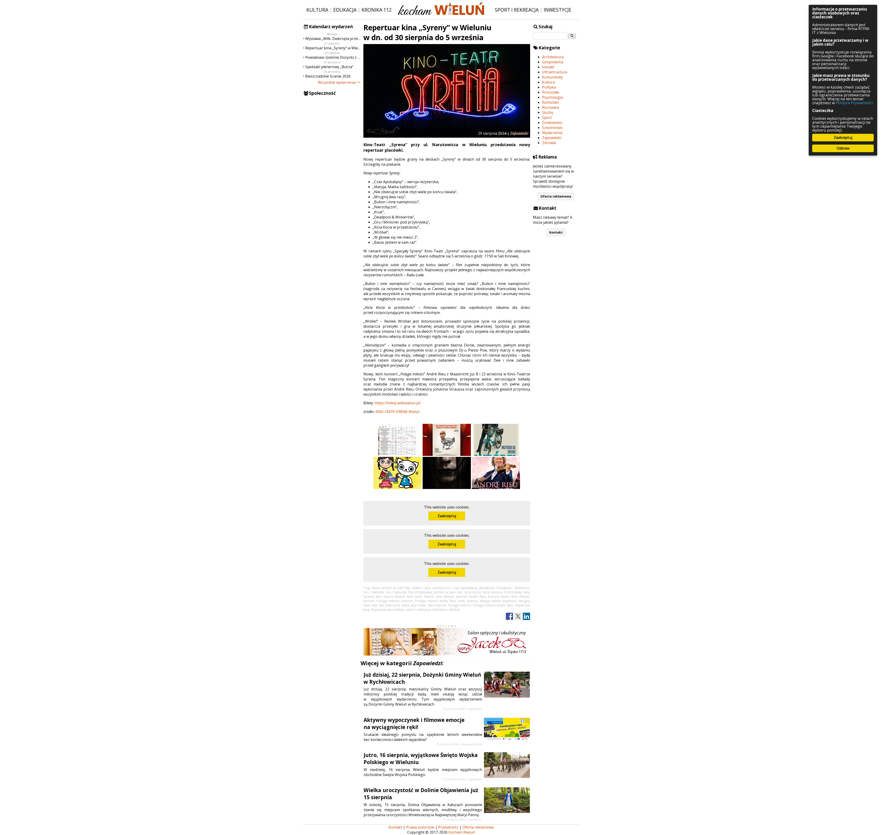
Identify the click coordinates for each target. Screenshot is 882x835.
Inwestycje (557, 9)
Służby (547, 112)
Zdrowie (549, 142)
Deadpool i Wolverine (512, 588)
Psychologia (552, 97)
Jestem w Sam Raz (448, 592)
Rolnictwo (550, 102)
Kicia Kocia (472, 592)
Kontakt (556, 232)
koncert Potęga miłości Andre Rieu (429, 601)
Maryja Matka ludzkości (498, 601)
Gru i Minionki (373, 592)
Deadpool (486, 588)
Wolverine (440, 609)
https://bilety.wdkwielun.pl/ (398, 402)
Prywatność (448, 827)
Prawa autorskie (420, 827)
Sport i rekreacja (517, 9)
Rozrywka (550, 107)
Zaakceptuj (447, 515)
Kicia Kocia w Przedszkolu (502, 592)
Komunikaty (552, 77)
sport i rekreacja (418, 609)
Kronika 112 (377, 9)
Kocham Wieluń (461, 832)
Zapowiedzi (552, 137)
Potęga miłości (459, 605)
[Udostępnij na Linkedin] (526, 616)
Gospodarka (552, 61)
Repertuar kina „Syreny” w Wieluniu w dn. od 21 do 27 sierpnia (333, 47)
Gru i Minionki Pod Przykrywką (409, 592)
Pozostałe (550, 92)
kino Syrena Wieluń (390, 596)
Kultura (317, 9)
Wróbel (454, 609)
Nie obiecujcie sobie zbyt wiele (402, 605)
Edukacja (344, 9)
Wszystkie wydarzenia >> (339, 82)
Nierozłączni (437, 605)
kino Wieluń (445, 596)
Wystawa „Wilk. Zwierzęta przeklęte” (333, 38)
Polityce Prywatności (854, 102)
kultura (472, 601)
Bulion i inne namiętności (431, 588)
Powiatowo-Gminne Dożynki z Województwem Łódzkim (333, 57)
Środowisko (552, 122)
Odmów (843, 148)
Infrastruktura (554, 72)
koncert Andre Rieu (471, 596)
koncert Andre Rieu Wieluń (508, 596)
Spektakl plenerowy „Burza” (329, 66)
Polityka (549, 87)
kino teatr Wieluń (420, 596)
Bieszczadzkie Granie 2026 (328, 76)
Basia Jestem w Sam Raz (391, 588)
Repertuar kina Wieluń (387, 609)
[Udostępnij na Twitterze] (518, 616)
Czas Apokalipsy (464, 588)
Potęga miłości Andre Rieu (493, 605)
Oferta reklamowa (555, 196)
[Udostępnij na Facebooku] (509, 616)
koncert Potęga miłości (381, 601)
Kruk (461, 601)
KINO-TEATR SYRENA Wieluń (397, 411)
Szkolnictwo (552, 127)
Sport (547, 117)
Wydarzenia (552, 132)
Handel (548, 67)
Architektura (553, 56)
